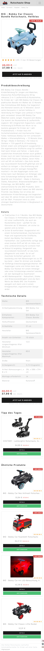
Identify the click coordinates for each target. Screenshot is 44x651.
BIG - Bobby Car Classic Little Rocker (20, 624)
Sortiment (10, 7)
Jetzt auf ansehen (22, 74)
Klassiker (17, 7)
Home (3, 7)
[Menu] (40, 3)
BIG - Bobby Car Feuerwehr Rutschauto (20, 537)
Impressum (5, 649)
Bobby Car (25, 7)
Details (22, 450)
